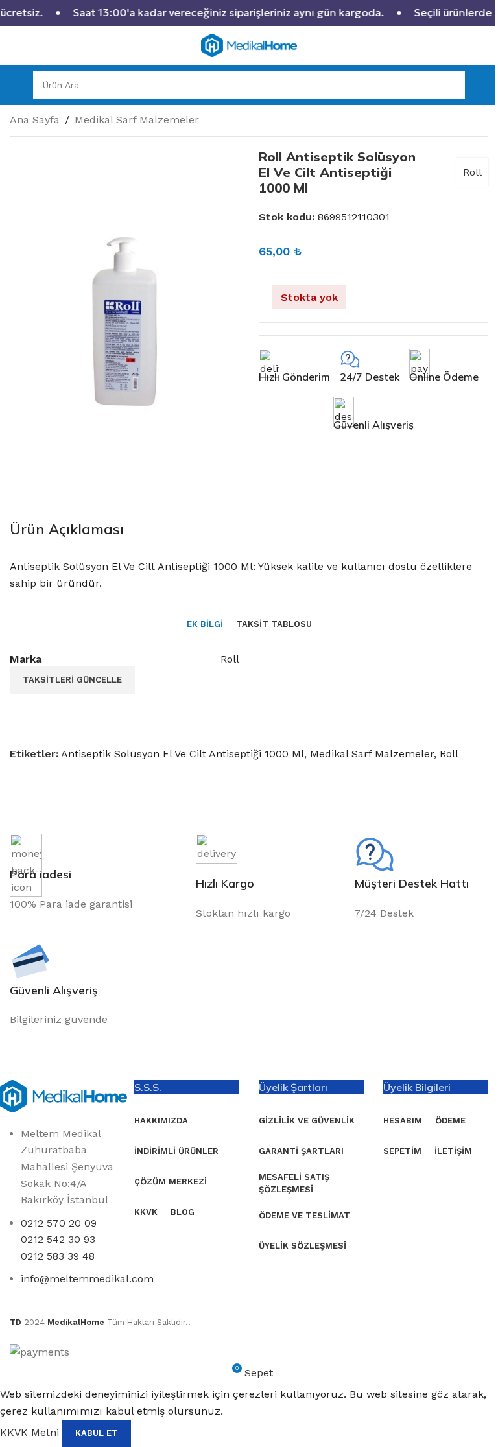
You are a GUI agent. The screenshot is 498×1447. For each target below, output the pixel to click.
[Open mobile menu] (15, 85)
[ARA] (451, 85)
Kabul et (96, 1433)
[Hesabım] (483, 85)
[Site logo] (249, 44)
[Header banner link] (249, 13)
